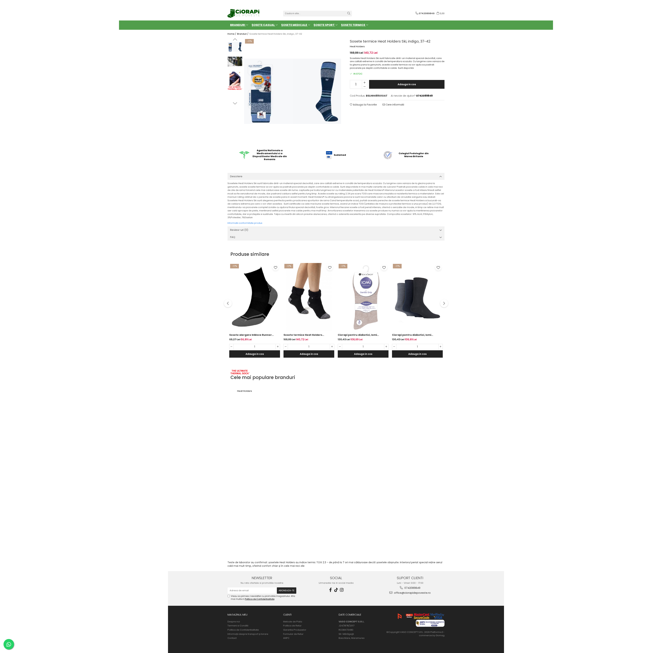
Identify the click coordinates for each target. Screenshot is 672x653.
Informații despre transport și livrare (247, 634)
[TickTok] (336, 590)
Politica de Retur (292, 625)
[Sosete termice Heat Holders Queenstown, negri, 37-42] (309, 297)
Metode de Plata (292, 621)
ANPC (286, 638)
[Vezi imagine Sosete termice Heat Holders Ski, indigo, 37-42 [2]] (235, 79)
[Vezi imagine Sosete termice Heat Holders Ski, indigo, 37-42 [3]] (235, 88)
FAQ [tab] (232, 237)
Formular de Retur (293, 634)
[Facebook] (330, 590)
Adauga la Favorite (364, 104)
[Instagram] (342, 590)
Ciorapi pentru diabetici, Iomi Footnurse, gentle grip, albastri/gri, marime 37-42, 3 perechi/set (415, 335)
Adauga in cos (407, 84)
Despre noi (233, 621)
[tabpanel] (292, 91)
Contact (232, 638)
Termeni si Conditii (237, 625)
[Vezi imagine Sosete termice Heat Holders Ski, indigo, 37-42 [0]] (235, 47)
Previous (235, 40)
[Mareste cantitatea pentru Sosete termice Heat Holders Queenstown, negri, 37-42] (332, 346)
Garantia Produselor (294, 629)
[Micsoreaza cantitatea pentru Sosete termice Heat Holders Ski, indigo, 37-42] (364, 86)
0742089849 (412, 588)
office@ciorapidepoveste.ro (412, 593)
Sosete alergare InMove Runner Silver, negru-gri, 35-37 (250, 335)
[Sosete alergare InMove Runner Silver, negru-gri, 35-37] (254, 297)
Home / (232, 34)
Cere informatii (394, 104)
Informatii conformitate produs (244, 223)
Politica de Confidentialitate (259, 599)
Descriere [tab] (236, 176)
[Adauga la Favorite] (275, 267)
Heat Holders (357, 46)
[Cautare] (349, 13)
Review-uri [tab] (239, 230)
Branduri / (243, 34)
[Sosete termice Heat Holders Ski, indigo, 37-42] (292, 91)
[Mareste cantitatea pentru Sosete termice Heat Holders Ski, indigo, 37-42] (364, 82)
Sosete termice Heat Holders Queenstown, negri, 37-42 (303, 335)
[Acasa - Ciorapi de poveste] (244, 13)
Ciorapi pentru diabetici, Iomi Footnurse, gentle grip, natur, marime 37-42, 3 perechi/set (357, 335)
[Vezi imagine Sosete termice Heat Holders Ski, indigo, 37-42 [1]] (235, 61)
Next (235, 103)
